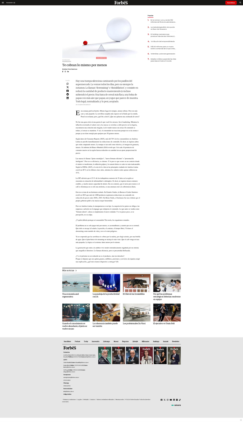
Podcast (77, 341)
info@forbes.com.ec (90, 357)
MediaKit (85, 399)
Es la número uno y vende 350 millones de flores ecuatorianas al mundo (163, 21)
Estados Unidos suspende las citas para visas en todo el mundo (163, 60)
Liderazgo (106, 341)
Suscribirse (231, 3)
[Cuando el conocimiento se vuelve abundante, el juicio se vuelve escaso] (76, 312)
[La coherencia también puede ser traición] (106, 312)
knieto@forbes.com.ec (69, 367)
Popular (150, 15)
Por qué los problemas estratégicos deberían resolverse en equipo (167, 296)
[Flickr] (177, 400)
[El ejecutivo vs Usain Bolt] (167, 312)
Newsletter (175, 341)
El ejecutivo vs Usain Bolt (164, 324)
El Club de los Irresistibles (134, 294)
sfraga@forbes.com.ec (69, 371)
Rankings (156, 341)
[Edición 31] (105, 355)
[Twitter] (67, 87)
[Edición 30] (118, 355)
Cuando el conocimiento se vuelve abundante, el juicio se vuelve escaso (74, 326)
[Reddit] (67, 94)
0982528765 (67, 386)
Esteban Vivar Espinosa (69, 69)
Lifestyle (135, 341)
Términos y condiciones (69, 399)
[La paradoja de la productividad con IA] (106, 283)
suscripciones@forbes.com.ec (71, 377)
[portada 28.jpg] (146, 355)
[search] (240, 2)
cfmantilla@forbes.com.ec (82, 362)
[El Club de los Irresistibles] (136, 283)
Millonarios (145, 341)
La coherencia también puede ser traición (105, 325)
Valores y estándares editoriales (105, 399)
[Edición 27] (160, 355)
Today (86, 341)
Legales (79, 399)
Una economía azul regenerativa (70, 295)
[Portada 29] (132, 355)
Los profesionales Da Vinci (134, 324)
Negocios (125, 341)
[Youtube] (171, 400)
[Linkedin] (67, 98)
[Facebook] (67, 91)
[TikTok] (180, 400)
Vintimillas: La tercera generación (163, 54)
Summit (165, 341)
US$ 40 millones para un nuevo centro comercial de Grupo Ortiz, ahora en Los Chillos (163, 48)
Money (116, 341)
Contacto (92, 399)
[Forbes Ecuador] (121, 2)
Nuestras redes (120, 399)
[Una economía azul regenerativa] (76, 283)
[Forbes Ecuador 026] (174, 355)
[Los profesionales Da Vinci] (136, 312)
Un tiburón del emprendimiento (163, 41)
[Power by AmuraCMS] (176, 405)
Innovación (95, 341)
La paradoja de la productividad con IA (106, 295)
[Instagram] (167, 400)
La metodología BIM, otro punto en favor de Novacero (163, 28)
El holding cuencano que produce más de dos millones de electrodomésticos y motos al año (163, 35)
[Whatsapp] (67, 84)
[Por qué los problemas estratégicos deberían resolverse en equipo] (167, 283)
